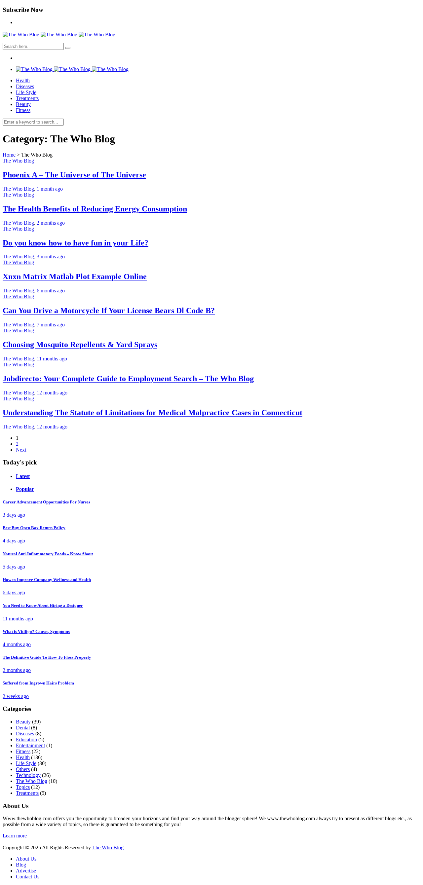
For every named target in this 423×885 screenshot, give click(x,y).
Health (23, 80)
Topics (23, 787)
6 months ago (51, 290)
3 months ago (51, 256)
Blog (21, 864)
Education (26, 739)
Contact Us (27, 876)
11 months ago (52, 358)
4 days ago (14, 540)
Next (21, 450)
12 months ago (52, 392)
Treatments (27, 98)
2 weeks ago (16, 696)
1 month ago (50, 189)
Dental (23, 727)
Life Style (26, 92)
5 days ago (14, 567)
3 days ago (14, 515)
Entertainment (30, 745)
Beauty (23, 104)
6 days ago (14, 592)
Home (9, 155)
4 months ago (17, 644)
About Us (26, 859)
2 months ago (51, 223)
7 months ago (51, 324)
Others (23, 769)
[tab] (218, 476)
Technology (28, 775)
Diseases (25, 86)
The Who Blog (18, 161)
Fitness (23, 110)
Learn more (15, 835)
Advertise (26, 870)
